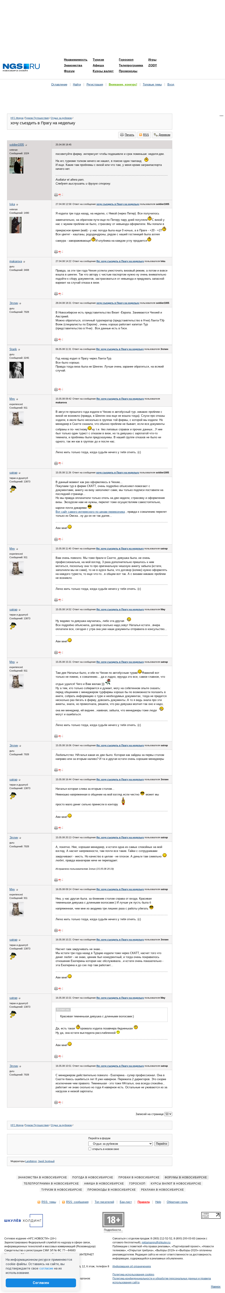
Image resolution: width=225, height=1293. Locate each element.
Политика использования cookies (133, 1274)
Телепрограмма (131, 65)
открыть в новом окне (105, 1149)
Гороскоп (126, 59)
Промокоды (128, 71)
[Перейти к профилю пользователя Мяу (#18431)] (16, 425)
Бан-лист (126, 1202)
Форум (69, 71)
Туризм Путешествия (37, 118)
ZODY (152, 65)
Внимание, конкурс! (123, 84)
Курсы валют (103, 71)
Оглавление (59, 84)
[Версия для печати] (56, 195)
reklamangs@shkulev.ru (156, 1242)
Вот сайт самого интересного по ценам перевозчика (90, 511)
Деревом (164, 134)
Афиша (98, 65)
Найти (77, 84)
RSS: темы (49, 1202)
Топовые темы (152, 84)
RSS (146, 134)
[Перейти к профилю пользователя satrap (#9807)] (13, 491)
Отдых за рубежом (61, 118)
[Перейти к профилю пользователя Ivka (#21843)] (15, 232)
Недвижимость (75, 59)
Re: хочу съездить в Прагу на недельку (120, 261)
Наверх (216, 1286)
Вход (170, 84)
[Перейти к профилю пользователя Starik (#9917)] (16, 377)
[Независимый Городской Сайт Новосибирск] (21, 67)
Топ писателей (104, 1202)
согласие (46, 1268)
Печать (129, 134)
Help (158, 1202)
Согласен (41, 1283)
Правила (144, 1202)
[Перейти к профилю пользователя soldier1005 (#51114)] (16, 172)
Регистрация (95, 84)
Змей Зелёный (46, 1161)
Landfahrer (31, 1161)
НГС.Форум (17, 118)
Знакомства (73, 65)
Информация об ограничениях (131, 1266)
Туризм (98, 59)
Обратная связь (177, 1202)
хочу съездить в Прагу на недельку (117, 204)
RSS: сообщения (77, 1202)
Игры (152, 59)
